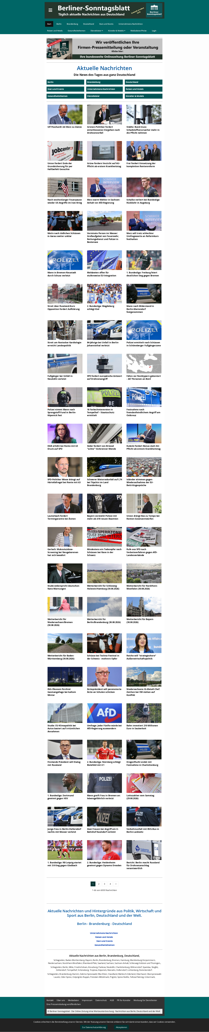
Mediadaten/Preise (139, 30)
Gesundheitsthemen (76, 30)
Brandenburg (72, 24)
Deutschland (88, 24)
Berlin (58, 24)
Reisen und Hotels (55, 30)
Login (154, 30)
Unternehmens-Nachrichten (131, 24)
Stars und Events (106, 24)
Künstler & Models (116, 30)
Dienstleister (96, 30)
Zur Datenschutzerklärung (94, 1027)
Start (49, 24)
